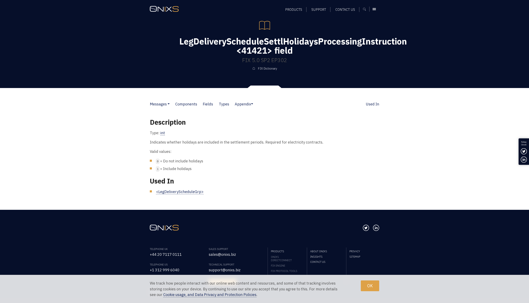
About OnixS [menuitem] (318, 251)
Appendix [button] (243, 103)
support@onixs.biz (225, 269)
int (162, 132)
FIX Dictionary (267, 68)
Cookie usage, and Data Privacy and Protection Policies (209, 294)
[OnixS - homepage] (164, 9)
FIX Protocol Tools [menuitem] (284, 271)
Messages (158, 103)
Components (186, 103)
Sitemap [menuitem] (354, 256)
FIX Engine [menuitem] (278, 265)
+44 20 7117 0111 (166, 254)
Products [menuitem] (293, 9)
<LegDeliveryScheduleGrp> (180, 191)
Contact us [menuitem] (345, 9)
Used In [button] (372, 103)
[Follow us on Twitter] (366, 228)
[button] (169, 103)
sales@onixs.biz (222, 254)
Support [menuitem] (318, 9)
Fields (208, 103)
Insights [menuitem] (316, 256)
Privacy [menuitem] (354, 251)
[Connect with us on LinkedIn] (376, 228)
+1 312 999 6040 (164, 269)
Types (224, 103)
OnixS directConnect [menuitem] (281, 258)
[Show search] (365, 9)
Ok (370, 285)
